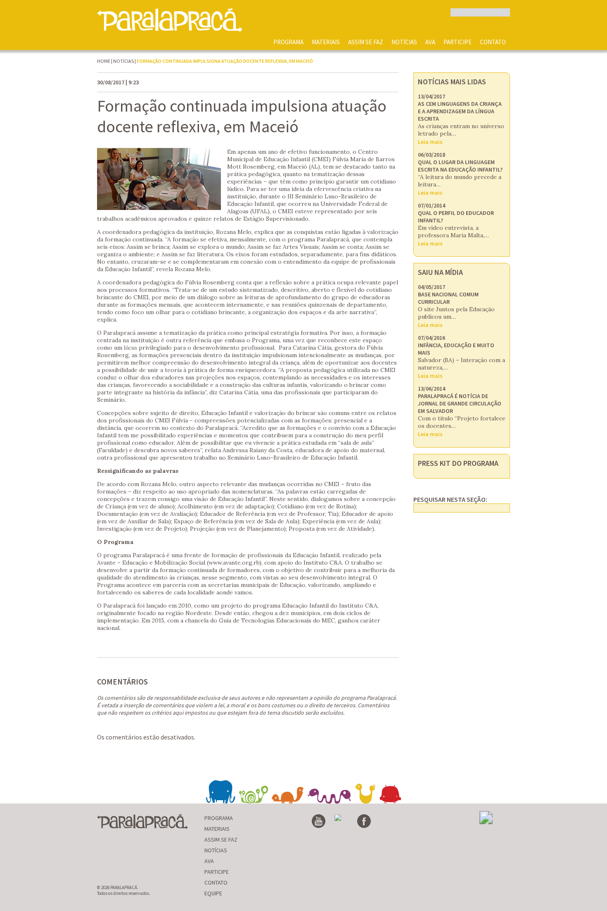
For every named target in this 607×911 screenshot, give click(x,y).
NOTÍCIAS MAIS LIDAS (452, 81)
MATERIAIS (326, 42)
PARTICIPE (457, 42)
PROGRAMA (288, 42)
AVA (430, 42)
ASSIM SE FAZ (365, 42)
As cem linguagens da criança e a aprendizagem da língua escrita (460, 111)
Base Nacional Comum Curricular (448, 298)
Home (103, 61)
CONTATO (493, 42)
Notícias (123, 61)
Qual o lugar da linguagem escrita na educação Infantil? (460, 165)
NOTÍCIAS (404, 42)
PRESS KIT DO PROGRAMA (458, 463)
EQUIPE (213, 893)
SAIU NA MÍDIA (440, 272)
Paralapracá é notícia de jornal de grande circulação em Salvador (459, 403)
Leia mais (430, 141)
